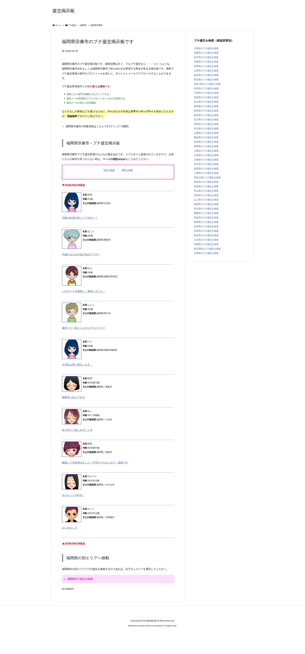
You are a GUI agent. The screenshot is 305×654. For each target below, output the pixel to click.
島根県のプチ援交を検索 (206, 186)
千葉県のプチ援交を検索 (206, 92)
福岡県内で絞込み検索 (80, 578)
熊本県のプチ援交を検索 (206, 235)
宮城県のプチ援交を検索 (206, 61)
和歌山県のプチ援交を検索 (207, 177)
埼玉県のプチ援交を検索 (206, 88)
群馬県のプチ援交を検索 (206, 106)
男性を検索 (127, 170)
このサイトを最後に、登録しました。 (83, 291)
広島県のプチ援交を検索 (206, 195)
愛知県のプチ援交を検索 (206, 137)
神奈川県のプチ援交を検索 (207, 84)
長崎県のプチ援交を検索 (206, 230)
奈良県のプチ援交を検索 (206, 164)
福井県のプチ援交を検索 (206, 115)
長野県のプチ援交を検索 (206, 124)
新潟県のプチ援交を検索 (206, 110)
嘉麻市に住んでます (73, 397)
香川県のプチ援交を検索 (206, 208)
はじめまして (69, 527)
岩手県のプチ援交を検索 (206, 57)
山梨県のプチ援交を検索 (206, 132)
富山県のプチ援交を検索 (206, 128)
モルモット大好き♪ (73, 495)
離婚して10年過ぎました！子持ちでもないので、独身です (95, 462)
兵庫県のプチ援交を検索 (206, 155)
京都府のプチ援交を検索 (206, 159)
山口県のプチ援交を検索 (206, 199)
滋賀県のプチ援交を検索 (206, 168)
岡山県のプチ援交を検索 (206, 190)
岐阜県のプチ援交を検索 (206, 141)
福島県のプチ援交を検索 (206, 75)
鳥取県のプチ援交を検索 (206, 181)
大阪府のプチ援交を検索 (206, 150)
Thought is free (170, 626)
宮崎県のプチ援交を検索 (206, 244)
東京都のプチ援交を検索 (206, 79)
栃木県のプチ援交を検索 (206, 101)
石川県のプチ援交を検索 (206, 119)
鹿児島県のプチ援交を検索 (207, 248)
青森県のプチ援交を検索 (206, 52)
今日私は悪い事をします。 (77, 364)
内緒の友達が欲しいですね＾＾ (80, 217)
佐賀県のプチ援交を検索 (206, 226)
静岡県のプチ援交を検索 (206, 146)
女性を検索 (109, 170)
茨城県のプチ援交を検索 (206, 97)
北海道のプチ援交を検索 (206, 48)
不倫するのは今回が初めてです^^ (81, 254)
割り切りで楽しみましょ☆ (77, 430)
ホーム (58, 25)
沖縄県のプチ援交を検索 (206, 253)
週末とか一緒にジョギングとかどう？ (83, 327)
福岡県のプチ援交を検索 (206, 222)
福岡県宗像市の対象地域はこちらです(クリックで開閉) (97, 126)
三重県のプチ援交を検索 (206, 173)
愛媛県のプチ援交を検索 (206, 213)
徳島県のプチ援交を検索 (206, 204)
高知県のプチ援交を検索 (206, 217)
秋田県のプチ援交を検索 (206, 66)
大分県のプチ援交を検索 (206, 239)
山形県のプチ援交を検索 (206, 70)
